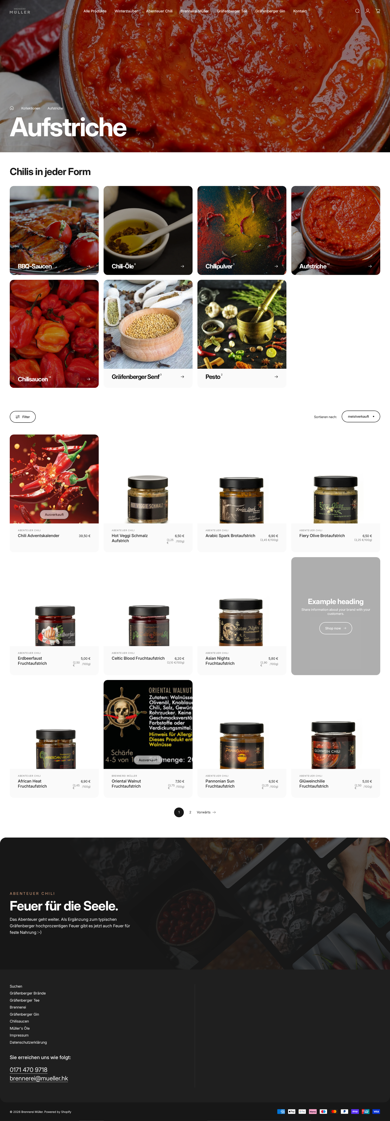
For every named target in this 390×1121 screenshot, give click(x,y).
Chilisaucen (19, 1021)
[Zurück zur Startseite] (12, 108)
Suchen (16, 986)
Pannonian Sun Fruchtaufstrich (220, 784)
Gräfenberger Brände (28, 993)
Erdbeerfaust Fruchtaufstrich (32, 661)
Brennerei (18, 1007)
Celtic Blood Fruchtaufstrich (138, 658)
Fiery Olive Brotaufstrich (322, 535)
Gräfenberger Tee (24, 1000)
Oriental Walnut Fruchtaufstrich (126, 784)
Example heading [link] (336, 601)
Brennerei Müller (124, 775)
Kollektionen (30, 108)
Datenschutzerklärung (28, 1042)
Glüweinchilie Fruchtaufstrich (313, 784)
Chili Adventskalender (38, 535)
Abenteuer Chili (29, 530)
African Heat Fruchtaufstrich (32, 784)
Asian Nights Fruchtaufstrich (220, 661)
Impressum (19, 1035)
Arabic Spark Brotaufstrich (230, 535)
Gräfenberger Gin (24, 1014)
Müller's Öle (20, 1028)
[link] (335, 628)
